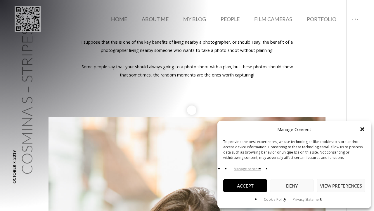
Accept (245, 185)
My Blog (194, 19)
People (230, 19)
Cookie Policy (275, 199)
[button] (362, 129)
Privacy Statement (307, 199)
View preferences (341, 185)
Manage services (247, 168)
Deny (292, 185)
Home (119, 19)
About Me (155, 19)
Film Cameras (273, 19)
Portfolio (321, 19)
